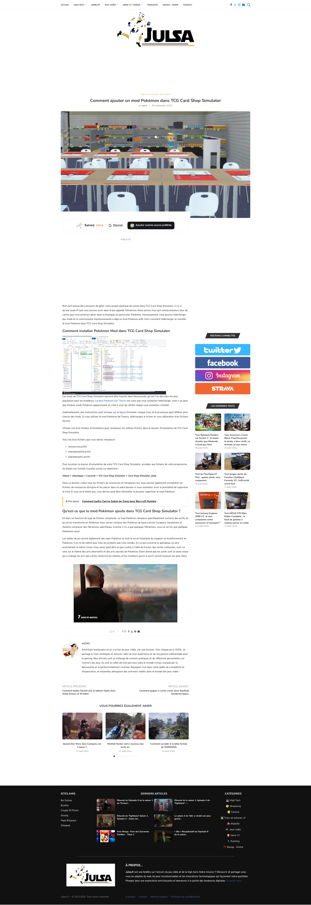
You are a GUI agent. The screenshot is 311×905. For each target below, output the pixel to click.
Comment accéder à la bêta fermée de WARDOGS (168, 745)
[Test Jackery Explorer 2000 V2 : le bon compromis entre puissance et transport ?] (208, 500)
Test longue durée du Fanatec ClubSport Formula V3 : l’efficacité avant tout (236, 479)
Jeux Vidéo (110, 5)
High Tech (79, 5)
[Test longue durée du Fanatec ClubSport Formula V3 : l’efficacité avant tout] (237, 461)
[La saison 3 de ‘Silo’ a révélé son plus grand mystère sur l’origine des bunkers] (163, 820)
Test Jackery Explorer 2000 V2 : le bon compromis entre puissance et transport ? (207, 518)
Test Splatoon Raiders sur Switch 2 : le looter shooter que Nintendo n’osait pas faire (207, 439)
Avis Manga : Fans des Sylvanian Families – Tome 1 (133, 833)
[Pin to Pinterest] (135, 631)
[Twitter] (234, 5)
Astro (144, 106)
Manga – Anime (170, 5)
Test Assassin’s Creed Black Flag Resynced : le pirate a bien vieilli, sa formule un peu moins (237, 439)
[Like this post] (125, 631)
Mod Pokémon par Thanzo (112, 401)
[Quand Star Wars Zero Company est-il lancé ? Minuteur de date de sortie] (82, 726)
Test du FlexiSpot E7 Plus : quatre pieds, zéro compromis (207, 477)
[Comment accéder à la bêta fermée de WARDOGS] (169, 726)
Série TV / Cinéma (131, 5)
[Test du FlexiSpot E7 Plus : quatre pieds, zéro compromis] (208, 461)
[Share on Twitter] (132, 631)
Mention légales (159, 896)
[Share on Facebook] (128, 631)
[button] (66, 734)
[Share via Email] (139, 631)
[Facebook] (231, 5)
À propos (130, 896)
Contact (187, 5)
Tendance (152, 5)
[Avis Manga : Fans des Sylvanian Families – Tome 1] (106, 836)
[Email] (243, 5)
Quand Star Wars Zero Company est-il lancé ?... (82, 745)
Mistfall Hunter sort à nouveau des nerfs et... (125, 745)
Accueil (65, 5)
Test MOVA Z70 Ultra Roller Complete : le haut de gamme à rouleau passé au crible (236, 518)
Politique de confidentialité (185, 896)
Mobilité (95, 5)
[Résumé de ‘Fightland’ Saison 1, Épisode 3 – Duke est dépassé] (106, 820)
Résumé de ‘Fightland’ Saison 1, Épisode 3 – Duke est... (132, 817)
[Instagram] (239, 5)
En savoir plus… (234, 880)
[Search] (248, 5)
